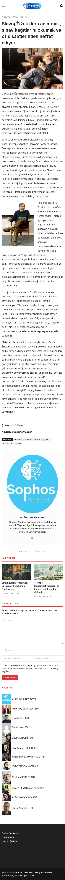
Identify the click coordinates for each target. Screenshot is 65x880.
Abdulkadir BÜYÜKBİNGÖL (26, 756)
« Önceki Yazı (22, 551)
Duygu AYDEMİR (20, 737)
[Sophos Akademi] (32, 6)
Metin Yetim (18, 727)
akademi (18, 439)
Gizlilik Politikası (10, 833)
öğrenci (46, 439)
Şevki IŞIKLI (18, 718)
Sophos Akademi (34, 517)
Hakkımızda (8, 837)
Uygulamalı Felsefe (22, 17)
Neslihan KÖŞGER (21, 777)
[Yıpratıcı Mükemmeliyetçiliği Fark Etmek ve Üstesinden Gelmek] (48, 572)
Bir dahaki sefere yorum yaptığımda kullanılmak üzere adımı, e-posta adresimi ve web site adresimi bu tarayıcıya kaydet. (30, 668)
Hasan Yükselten (20, 808)
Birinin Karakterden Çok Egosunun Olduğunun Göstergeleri (15, 585)
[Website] (32, 537)
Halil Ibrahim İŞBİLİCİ (22, 748)
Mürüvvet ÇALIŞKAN (23, 765)
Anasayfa (6, 17)
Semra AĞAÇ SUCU (22, 796)
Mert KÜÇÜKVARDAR (23, 708)
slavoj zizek (8, 443)
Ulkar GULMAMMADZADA (26, 788)
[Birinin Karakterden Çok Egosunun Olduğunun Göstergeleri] (16, 572)
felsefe (28, 439)
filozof (37, 439)
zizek (18, 443)
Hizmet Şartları (9, 841)
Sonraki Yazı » (43, 551)
